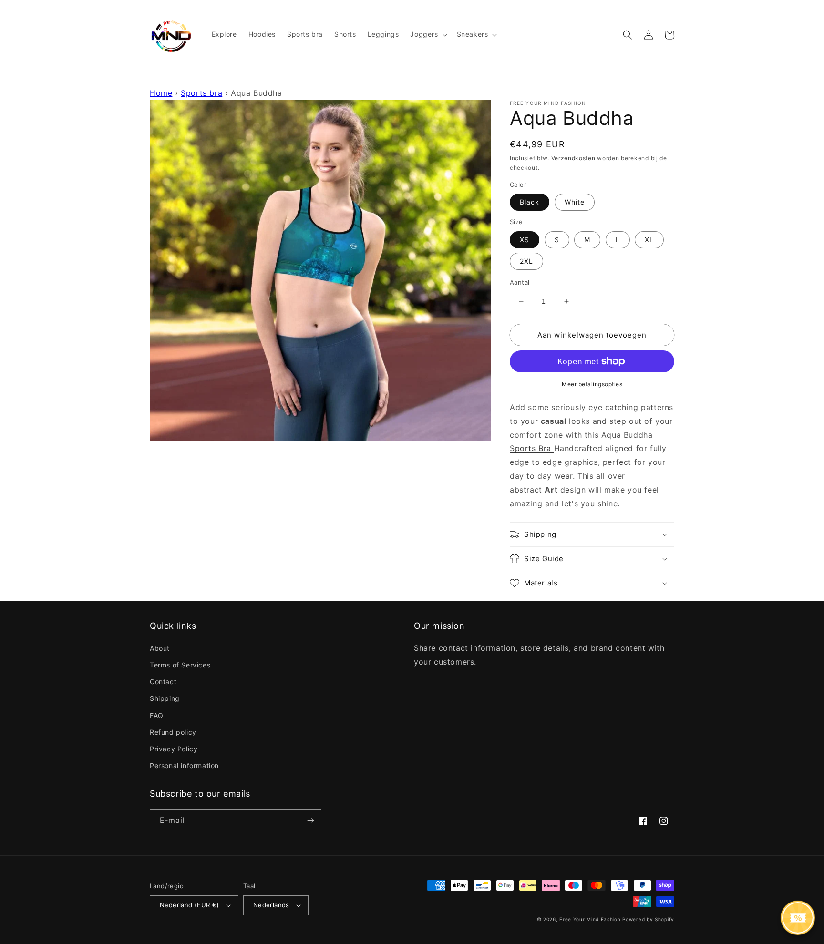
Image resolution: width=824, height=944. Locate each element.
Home (161, 93)
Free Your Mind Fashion (589, 919)
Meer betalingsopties (592, 384)
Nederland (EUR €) (189, 905)
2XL (526, 261)
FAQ (157, 715)
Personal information (184, 765)
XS (524, 240)
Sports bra (201, 93)
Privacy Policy (173, 749)
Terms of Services (180, 665)
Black (529, 202)
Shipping (165, 698)
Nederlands (271, 905)
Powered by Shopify (648, 919)
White (575, 202)
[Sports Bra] (552, 448)
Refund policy (173, 732)
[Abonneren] (310, 820)
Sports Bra (530, 448)
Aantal (519, 282)
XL (649, 240)
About (160, 648)
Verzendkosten (573, 158)
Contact (163, 681)
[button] (427, 34)
